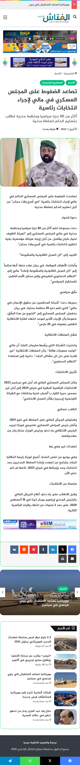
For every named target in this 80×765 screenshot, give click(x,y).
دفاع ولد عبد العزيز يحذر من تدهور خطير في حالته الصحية (30, 713)
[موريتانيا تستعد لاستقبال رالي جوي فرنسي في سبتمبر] (65, 680)
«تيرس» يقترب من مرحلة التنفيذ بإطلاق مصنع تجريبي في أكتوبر (31, 658)
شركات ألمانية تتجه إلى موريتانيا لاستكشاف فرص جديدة (30, 694)
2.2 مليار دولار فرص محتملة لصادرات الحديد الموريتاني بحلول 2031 (29, 639)
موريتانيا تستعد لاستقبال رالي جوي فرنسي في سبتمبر (38, 4)
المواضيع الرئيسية (52, 82)
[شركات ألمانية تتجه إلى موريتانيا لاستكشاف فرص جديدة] (65, 698)
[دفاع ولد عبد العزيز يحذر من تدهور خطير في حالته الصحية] (65, 717)
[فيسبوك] (72, 549)
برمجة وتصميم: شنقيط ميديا (40, 742)
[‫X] (62, 549)
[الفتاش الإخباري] (53, 17)
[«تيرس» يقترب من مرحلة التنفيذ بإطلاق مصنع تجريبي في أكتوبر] (65, 661)
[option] (40, 592)
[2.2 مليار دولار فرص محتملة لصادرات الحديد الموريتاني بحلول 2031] (65, 643)
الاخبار (57, 73)
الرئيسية (69, 73)
